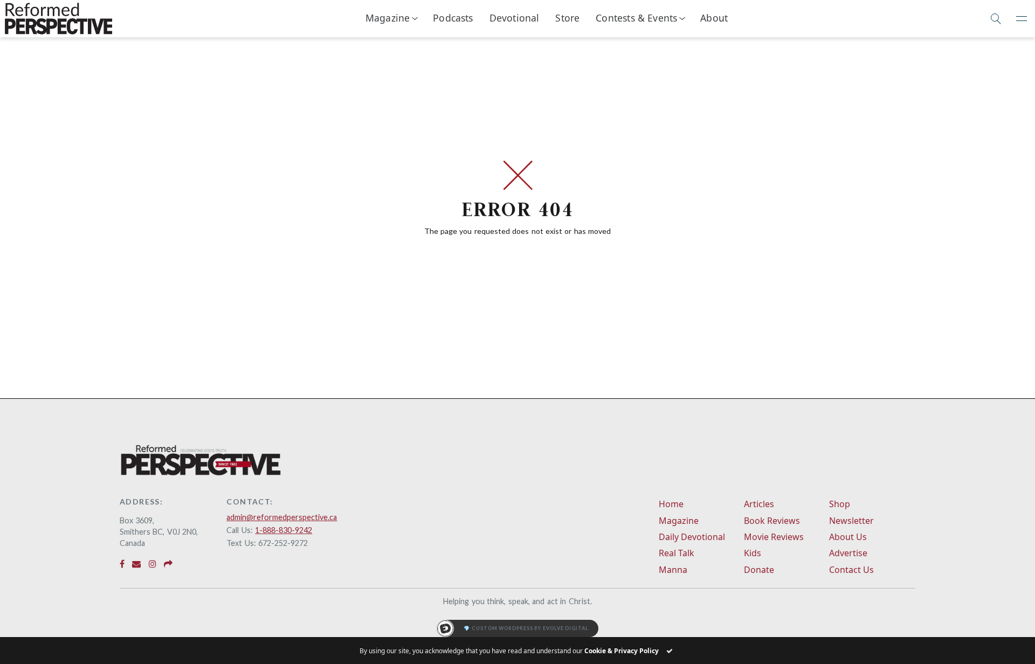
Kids (752, 553)
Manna (673, 570)
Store (567, 17)
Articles (759, 504)
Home (671, 504)
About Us (848, 537)
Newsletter (851, 521)
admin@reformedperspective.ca (281, 517)
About (714, 17)
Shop (839, 504)
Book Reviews (772, 521)
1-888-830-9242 (283, 530)
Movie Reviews (774, 537)
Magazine (387, 17)
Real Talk (676, 553)
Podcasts (453, 17)
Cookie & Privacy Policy (621, 650)
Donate (759, 570)
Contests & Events (636, 17)
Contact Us (851, 570)
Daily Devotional (692, 537)
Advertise (848, 553)
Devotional (514, 17)
